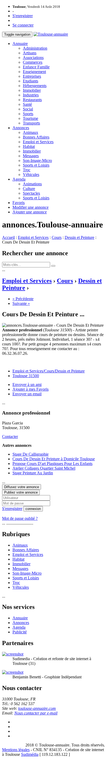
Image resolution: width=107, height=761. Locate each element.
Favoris (18, 202)
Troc (26, 170)
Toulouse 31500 (25, 375)
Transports (31, 123)
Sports (28, 113)
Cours (57, 237)
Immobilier (32, 90)
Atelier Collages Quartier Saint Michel (43, 468)
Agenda (18, 179)
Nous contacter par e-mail (35, 713)
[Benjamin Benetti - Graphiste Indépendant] (12, 672)
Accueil (8, 237)
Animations (32, 184)
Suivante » (21, 303)
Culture (29, 188)
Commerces (32, 62)
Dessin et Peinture (79, 237)
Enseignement (34, 71)
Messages (31, 156)
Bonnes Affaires (36, 137)
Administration (35, 48)
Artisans (29, 53)
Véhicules (31, 174)
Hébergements (34, 85)
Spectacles (31, 193)
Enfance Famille (36, 67)
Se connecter (23, 25)
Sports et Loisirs (36, 165)
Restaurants (32, 99)
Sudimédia (29, 754)
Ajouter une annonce (29, 212)
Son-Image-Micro (37, 160)
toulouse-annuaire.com (37, 708)
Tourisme (30, 118)
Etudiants (30, 81)
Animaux (30, 132)
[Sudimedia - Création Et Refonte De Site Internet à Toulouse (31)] (12, 654)
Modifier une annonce (30, 207)
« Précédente (23, 299)
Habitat (29, 146)
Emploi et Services (38, 142)
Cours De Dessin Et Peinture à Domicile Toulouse (53, 459)
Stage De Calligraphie (30, 454)
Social (28, 109)
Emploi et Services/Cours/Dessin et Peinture (48, 371)
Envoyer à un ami (27, 384)
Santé (27, 104)
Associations (33, 57)
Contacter (10, 436)
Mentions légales (16, 749)
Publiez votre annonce (21, 492)
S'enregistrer (22, 16)
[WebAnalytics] (12, 745)
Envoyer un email (27, 394)
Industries (31, 95)
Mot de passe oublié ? (20, 518)
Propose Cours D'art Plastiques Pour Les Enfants (52, 463)
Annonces (20, 128)
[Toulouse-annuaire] (51, 34)
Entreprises (32, 76)
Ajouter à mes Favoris (30, 389)
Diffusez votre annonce (21, 487)
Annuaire (20, 43)
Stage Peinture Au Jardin (32, 473)
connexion (33, 509)
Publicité (19, 632)
